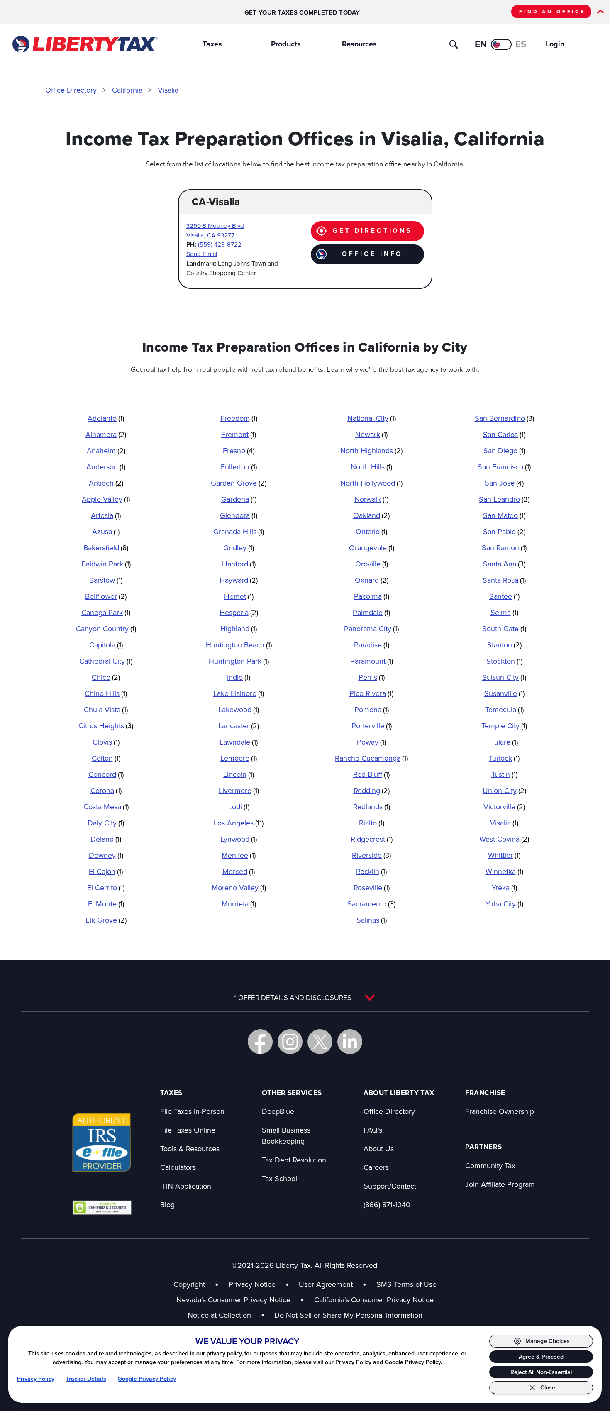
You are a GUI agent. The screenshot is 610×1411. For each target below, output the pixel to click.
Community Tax (490, 1165)
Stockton (504, 661)
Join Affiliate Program (500, 1184)
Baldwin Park (106, 564)
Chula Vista (106, 709)
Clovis (106, 742)
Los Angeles (239, 823)
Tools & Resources (190, 1148)
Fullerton (239, 466)
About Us (379, 1148)
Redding (372, 790)
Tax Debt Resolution (294, 1160)
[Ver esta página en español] (501, 44)
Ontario (371, 531)
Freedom (238, 418)
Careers (376, 1167)
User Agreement (326, 1284)
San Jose (504, 483)
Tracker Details (86, 1378)
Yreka (504, 887)
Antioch (106, 483)
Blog (167, 1204)
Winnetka (504, 871)
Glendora (238, 515)
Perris (372, 677)
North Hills (371, 466)
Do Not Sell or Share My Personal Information (348, 1315)
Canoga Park (105, 612)
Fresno (238, 450)
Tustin (504, 774)
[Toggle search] (453, 44)
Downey (106, 855)
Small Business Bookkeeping (286, 1135)
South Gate (504, 628)
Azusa (106, 531)
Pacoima (371, 596)
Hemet (239, 596)
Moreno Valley (239, 887)
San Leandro (504, 499)
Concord (106, 774)
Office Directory (71, 90)
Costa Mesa (106, 806)
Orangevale (371, 547)
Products (286, 44)
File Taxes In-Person (192, 1111)
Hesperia (239, 612)
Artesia (106, 515)
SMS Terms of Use (406, 1284)
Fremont (238, 434)
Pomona (371, 709)
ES (521, 44)
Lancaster (238, 725)
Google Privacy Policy (147, 1378)
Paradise (371, 645)
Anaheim (106, 450)
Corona (106, 790)
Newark (371, 434)
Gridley (238, 547)
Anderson (105, 466)
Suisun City (504, 677)
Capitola (106, 645)
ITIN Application (185, 1186)
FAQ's (373, 1130)
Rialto (371, 823)
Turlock (504, 758)
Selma (504, 612)
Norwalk (371, 499)
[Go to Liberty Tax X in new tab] (319, 1041)
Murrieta (239, 903)
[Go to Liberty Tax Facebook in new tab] (260, 1041)
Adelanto (106, 418)
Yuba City (504, 903)
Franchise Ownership (499, 1111)
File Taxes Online (187, 1130)
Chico (106, 677)
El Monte (106, 903)
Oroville (371, 564)
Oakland (371, 515)
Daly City (106, 823)
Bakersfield (105, 547)
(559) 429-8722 (220, 244)
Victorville (504, 806)
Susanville (504, 693)
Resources (359, 44)
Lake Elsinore (238, 693)
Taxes (212, 44)
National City (371, 418)
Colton (106, 758)
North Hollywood (371, 483)
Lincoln (238, 774)
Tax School (279, 1178)
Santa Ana (504, 564)
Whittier (504, 855)
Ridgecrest (372, 839)
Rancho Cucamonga (371, 758)
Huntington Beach (239, 645)
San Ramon (504, 547)
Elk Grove (106, 920)
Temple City (504, 725)
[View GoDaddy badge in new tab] (102, 1207)
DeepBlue (278, 1111)
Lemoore (238, 758)
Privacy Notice (252, 1284)
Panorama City (371, 628)
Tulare (504, 742)
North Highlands (371, 450)
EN (481, 44)
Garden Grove (238, 483)
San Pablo (504, 531)
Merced (238, 871)
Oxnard (371, 580)
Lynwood (238, 839)
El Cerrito (105, 887)
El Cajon (106, 871)
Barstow (105, 580)
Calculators (178, 1167)
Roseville (372, 887)
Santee (504, 596)
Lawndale (239, 742)
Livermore (239, 790)
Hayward (239, 580)
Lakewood (238, 709)
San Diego (504, 450)
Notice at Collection (226, 1315)
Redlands (371, 806)
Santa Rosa (504, 580)
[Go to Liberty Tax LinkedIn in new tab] (349, 1041)
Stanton (504, 645)
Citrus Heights (105, 725)
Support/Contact (390, 1186)
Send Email (201, 253)
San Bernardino (504, 418)
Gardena (238, 499)
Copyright (189, 1284)
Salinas (371, 920)
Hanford (239, 564)
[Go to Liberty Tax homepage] (84, 44)
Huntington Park (239, 661)
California (127, 90)
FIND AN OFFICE (552, 11)
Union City (504, 790)
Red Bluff (371, 774)
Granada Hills (238, 531)
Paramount (371, 661)
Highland (238, 628)
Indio (238, 677)
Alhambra (105, 434)
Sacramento (371, 903)
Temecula (504, 709)
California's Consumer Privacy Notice (374, 1299)
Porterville (371, 725)
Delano (105, 839)
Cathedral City (105, 661)
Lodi (238, 806)
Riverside (371, 855)
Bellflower (106, 596)
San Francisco (504, 466)
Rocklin (371, 871)
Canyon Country (106, 628)
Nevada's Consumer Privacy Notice (240, 1299)
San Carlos (504, 434)
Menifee (239, 855)
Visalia (168, 90)
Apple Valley (106, 499)
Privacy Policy (35, 1378)
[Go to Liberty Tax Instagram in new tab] (290, 1041)
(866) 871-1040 (387, 1204)
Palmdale (371, 612)
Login (555, 44)
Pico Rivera (371, 693)
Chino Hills (106, 693)
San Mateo (504, 515)
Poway (371, 742)
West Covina (504, 839)
